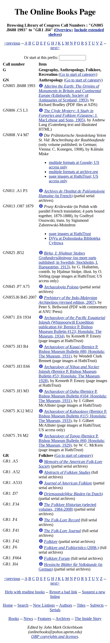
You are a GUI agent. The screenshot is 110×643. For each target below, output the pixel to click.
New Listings (44, 605)
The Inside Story (88, 618)
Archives (63, 618)
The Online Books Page (55, 11)
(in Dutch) (73, 494)
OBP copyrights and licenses (54, 636)
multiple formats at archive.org (73, 172)
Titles (81, 605)
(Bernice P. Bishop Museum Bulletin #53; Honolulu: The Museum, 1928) (70, 374)
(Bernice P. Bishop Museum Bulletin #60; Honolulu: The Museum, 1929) (72, 440)
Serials (55, 610)
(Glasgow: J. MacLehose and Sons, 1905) (68, 115)
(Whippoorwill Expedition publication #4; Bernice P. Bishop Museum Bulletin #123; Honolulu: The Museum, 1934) (72, 326)
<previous (12, 43)
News (28, 618)
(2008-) (71, 547)
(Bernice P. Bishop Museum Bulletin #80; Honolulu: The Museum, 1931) (72, 351)
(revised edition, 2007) (68, 300)
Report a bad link (63, 592)
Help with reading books (25, 592)
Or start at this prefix (40, 57)
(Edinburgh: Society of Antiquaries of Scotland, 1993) (70, 93)
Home (8, 605)
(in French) (72, 193)
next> (55, 48)
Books (13, 618)
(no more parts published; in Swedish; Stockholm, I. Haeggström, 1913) (68, 260)
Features (44, 618)
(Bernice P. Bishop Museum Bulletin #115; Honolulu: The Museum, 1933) (73, 416)
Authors (65, 605)
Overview (63, 30)
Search (22, 605)
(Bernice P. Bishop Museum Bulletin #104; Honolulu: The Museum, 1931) (73, 396)
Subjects (97, 605)
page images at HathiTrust (70, 233)
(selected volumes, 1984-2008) (67, 506)
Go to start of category (78, 74)
